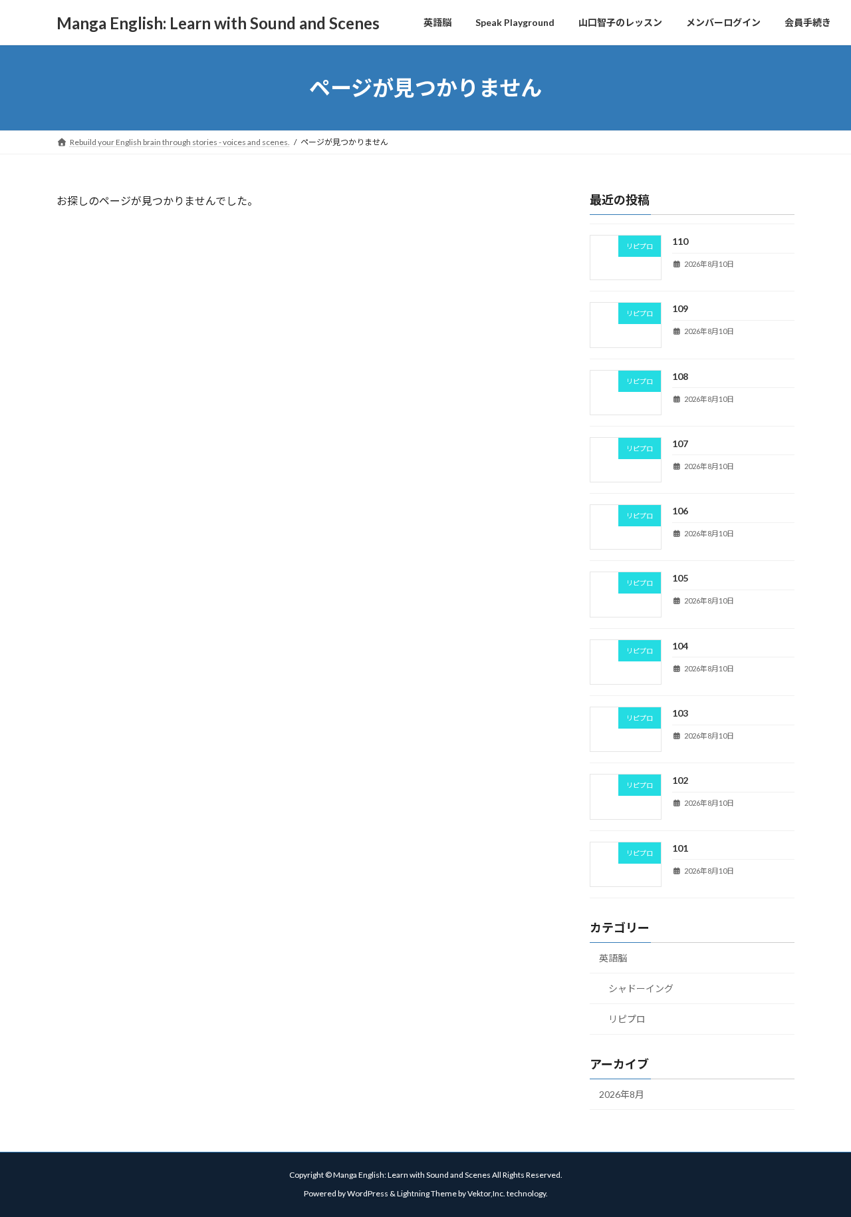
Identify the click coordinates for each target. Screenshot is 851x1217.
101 (680, 847)
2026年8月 (621, 1093)
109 (680, 308)
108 (680, 375)
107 (680, 443)
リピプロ (627, 1018)
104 (680, 645)
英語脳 (613, 957)
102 (680, 780)
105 (680, 578)
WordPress (367, 1194)
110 (680, 241)
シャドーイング (640, 988)
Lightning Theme (427, 1194)
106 (680, 510)
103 (680, 713)
